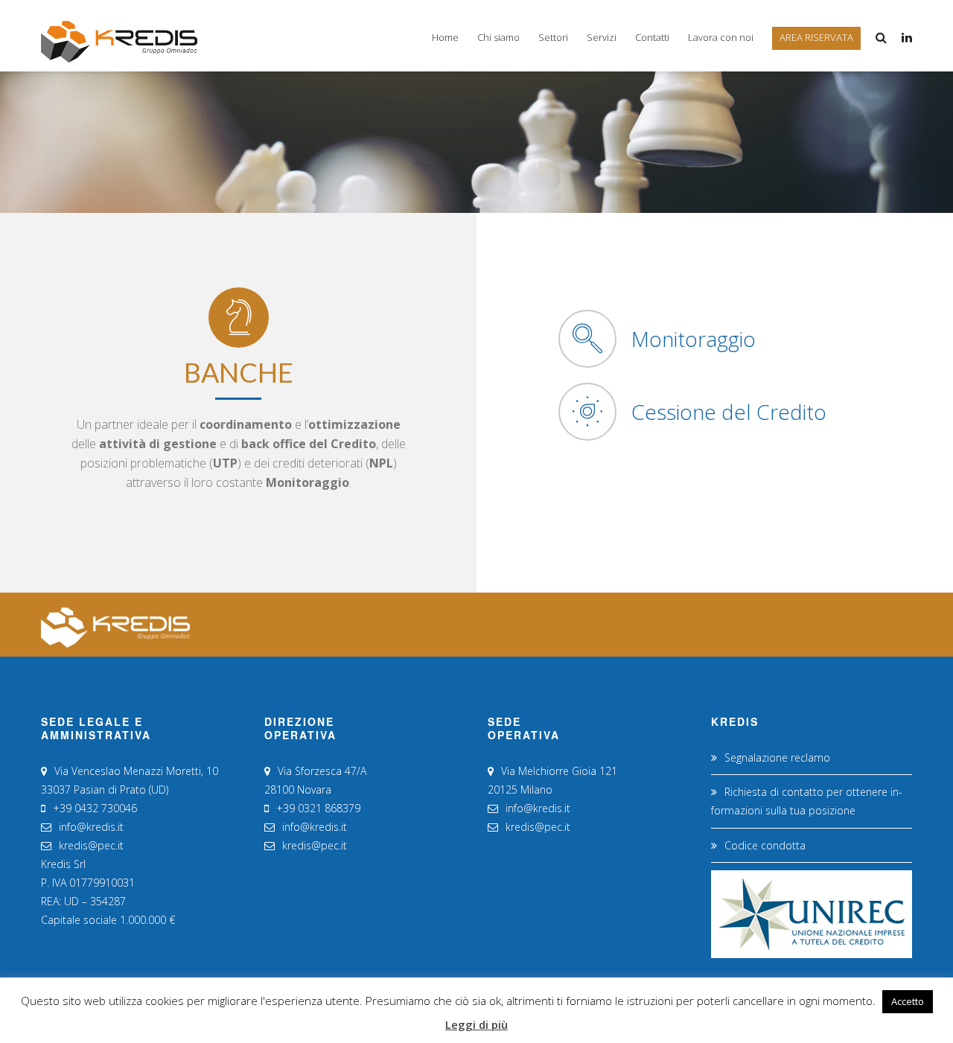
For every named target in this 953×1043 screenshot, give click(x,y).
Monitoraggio (693, 339)
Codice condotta (765, 845)
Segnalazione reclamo (777, 757)
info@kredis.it (91, 827)
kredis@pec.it (91, 845)
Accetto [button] (907, 1001)
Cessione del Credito (728, 412)
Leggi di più (476, 1024)
